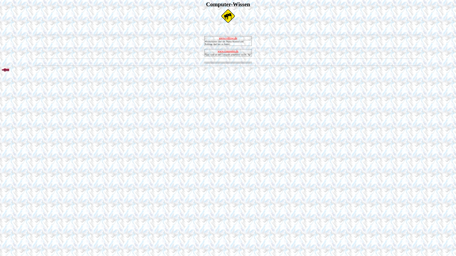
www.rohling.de (228, 38)
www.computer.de (228, 51)
